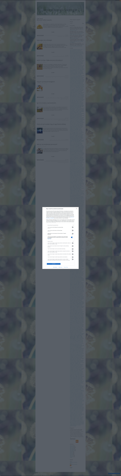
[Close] (77, 209)
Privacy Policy (66, 267)
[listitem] (60, 225)
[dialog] (60, 238)
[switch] (72, 227)
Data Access (60, 267)
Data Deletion (55, 267)
